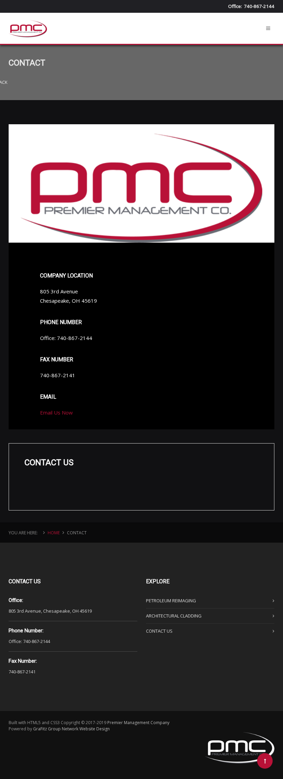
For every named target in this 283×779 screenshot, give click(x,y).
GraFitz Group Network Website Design (71, 729)
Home (54, 533)
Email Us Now (56, 412)
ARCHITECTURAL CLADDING (174, 616)
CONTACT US (159, 631)
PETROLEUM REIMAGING (171, 600)
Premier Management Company (138, 723)
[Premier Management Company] (28, 21)
